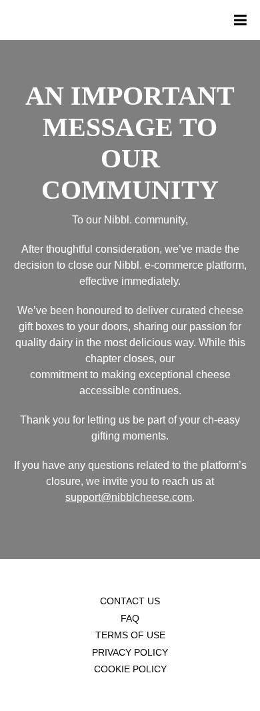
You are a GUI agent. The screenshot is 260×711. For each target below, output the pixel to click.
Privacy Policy (130, 652)
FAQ (130, 618)
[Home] (3, 20)
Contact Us (130, 601)
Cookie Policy (130, 669)
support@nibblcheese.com (128, 497)
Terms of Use (130, 635)
